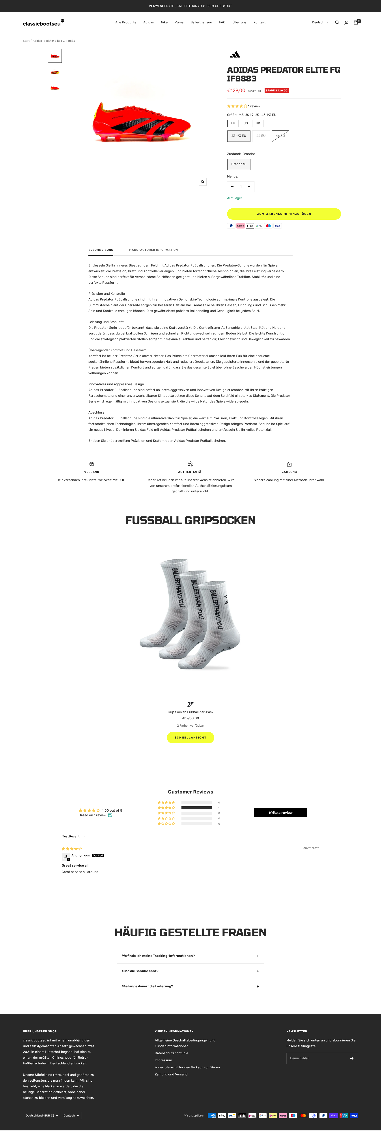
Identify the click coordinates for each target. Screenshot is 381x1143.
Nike (164, 22)
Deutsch (318, 22)
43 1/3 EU (238, 136)
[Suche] (337, 23)
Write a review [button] (281, 812)
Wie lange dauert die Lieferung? (147, 986)
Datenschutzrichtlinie (171, 1053)
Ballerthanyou (201, 22)
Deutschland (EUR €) (40, 1115)
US (245, 123)
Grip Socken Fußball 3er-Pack (190, 712)
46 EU (280, 136)
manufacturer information (153, 249)
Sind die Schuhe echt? (140, 971)
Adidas (148, 22)
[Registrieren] (352, 1058)
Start (26, 40)
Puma (179, 22)
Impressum (163, 1060)
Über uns (239, 22)
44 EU (261, 136)
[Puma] (190, 704)
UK (258, 123)
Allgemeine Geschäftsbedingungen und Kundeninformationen (185, 1043)
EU (233, 123)
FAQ (222, 22)
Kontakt (260, 22)
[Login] (346, 23)
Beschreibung (100, 249)
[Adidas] (235, 50)
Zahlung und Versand (171, 1074)
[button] (237, 106)
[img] (72, 849)
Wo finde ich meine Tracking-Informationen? (158, 956)
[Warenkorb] (356, 23)
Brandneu (238, 164)
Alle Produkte (125, 22)
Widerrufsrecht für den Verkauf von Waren (187, 1067)
